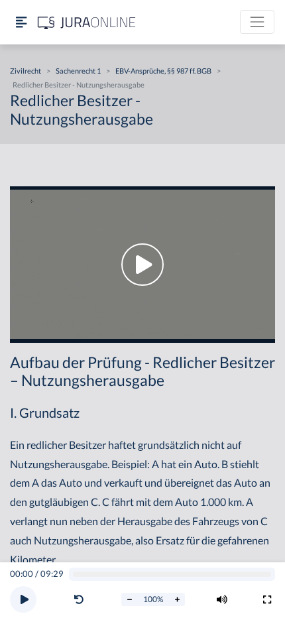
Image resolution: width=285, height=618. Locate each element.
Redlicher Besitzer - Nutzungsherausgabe (78, 84)
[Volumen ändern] (222, 599)
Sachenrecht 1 (78, 70)
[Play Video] (142, 264)
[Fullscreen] (267, 599)
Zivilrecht (25, 70)
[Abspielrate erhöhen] (177, 599)
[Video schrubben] (172, 575)
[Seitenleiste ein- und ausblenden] (21, 22)
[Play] (23, 599)
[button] (81, 599)
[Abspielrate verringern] (129, 599)
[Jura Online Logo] (87, 22)
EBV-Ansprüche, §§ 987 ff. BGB (163, 70)
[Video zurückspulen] (79, 599)
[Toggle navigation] (257, 22)
